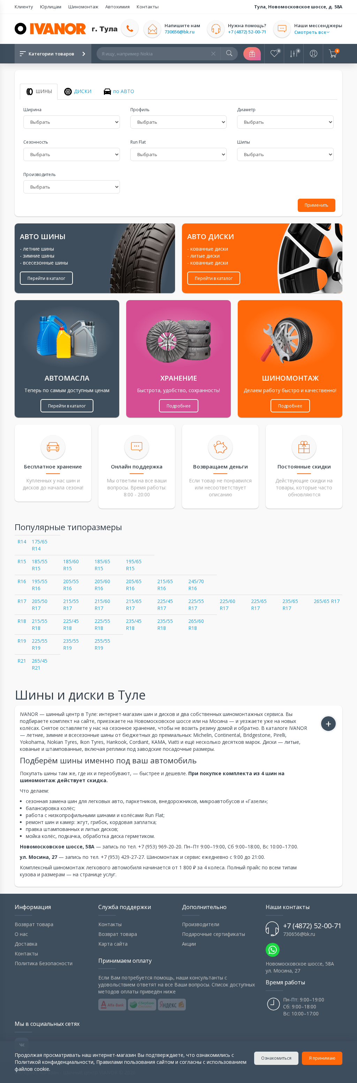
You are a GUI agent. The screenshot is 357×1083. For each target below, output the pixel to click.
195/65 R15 (134, 565)
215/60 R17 (102, 604)
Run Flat (138, 142)
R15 (21, 561)
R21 (21, 660)
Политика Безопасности (44, 963)
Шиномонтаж (83, 6)
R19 (21, 641)
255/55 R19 (102, 644)
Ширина (32, 110)
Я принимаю (322, 1058)
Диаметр (246, 110)
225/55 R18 (102, 624)
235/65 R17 (290, 604)
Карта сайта (113, 943)
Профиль (140, 110)
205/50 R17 (39, 604)
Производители (200, 924)
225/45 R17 (165, 604)
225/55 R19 (39, 644)
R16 (21, 581)
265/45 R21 (39, 664)
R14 (21, 541)
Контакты (148, 6)
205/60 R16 (102, 585)
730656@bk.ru (180, 32)
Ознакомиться (276, 1058)
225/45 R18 (71, 624)
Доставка (26, 943)
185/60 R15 (71, 565)
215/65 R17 (134, 604)
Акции (189, 943)
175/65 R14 (39, 545)
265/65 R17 (327, 601)
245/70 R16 (196, 585)
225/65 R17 (259, 604)
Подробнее (179, 406)
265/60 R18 (196, 624)
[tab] (39, 92)
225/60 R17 (227, 604)
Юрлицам (50, 6)
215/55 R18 (39, 624)
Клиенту (24, 6)
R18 (21, 621)
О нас (21, 934)
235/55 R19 (71, 644)
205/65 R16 (134, 585)
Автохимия (117, 6)
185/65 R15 (102, 565)
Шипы (243, 142)
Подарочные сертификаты (213, 934)
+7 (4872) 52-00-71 (247, 32)
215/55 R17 (71, 604)
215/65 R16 (165, 585)
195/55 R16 (39, 585)
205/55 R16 (71, 585)
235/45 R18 (134, 624)
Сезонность (35, 142)
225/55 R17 (196, 604)
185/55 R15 (39, 565)
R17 (21, 601)
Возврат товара (34, 924)
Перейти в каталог (46, 278)
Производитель (39, 174)
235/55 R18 (165, 624)
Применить (316, 205)
